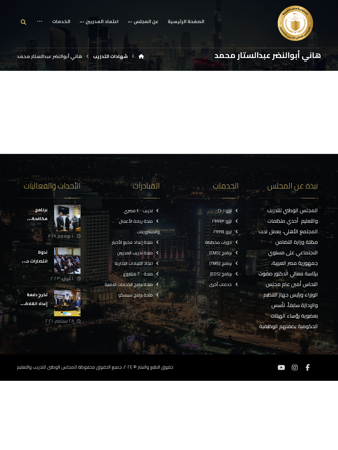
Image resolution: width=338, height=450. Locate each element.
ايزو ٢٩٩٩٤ (222, 232)
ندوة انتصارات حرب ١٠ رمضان (34, 261)
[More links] (39, 26)
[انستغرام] (294, 367)
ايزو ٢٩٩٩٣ (222, 221)
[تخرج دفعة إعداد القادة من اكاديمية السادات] (67, 303)
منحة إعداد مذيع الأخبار (132, 242)
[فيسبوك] (308, 367)
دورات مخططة (218, 242)
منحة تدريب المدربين (135, 253)
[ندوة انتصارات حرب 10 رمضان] (67, 260)
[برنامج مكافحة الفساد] (67, 218)
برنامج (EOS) (221, 274)
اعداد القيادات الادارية (134, 263)
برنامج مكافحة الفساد (40, 218)
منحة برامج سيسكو (135, 295)
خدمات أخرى (220, 284)
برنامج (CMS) (220, 253)
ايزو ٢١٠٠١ (225, 210)
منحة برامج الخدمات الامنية (129, 284)
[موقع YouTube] (281, 367)
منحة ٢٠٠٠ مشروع (138, 274)
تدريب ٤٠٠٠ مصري (138, 210)
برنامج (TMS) (220, 263)
